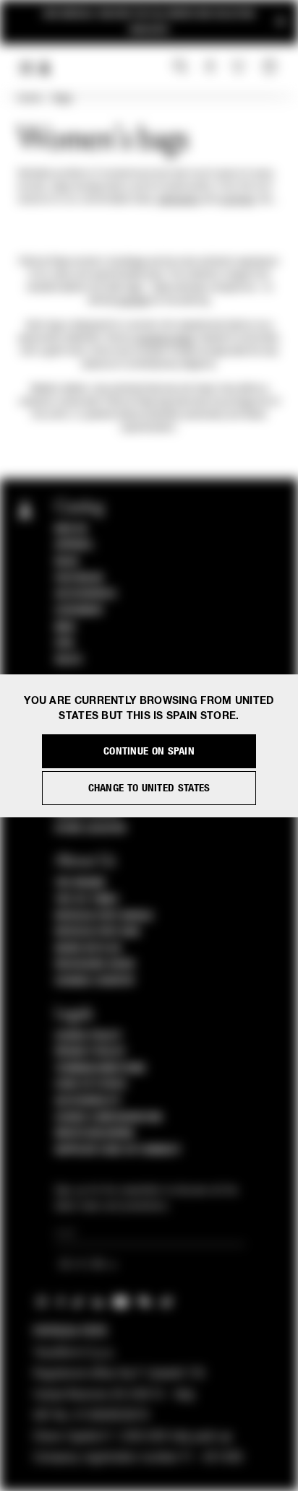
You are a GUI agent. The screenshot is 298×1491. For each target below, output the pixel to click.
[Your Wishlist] (239, 66)
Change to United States (149, 788)
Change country (95, 981)
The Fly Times (87, 900)
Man (65, 627)
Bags (62, 99)
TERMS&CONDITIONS (100, 1069)
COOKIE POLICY (88, 1036)
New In (71, 529)
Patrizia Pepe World (104, 916)
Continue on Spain (149, 751)
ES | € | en (84, 1265)
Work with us (88, 949)
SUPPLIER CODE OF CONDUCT (118, 1150)
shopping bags (165, 338)
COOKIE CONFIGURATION (108, 1118)
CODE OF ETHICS (91, 1084)
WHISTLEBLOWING (95, 1134)
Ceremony (79, 611)
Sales (68, 660)
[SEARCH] (180, 67)
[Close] (280, 22)
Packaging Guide (95, 965)
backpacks (179, 200)
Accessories (85, 594)
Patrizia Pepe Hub (97, 932)
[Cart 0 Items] (271, 67)
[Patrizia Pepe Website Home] (45, 68)
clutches (237, 200)
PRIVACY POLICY (90, 1052)
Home (29, 99)
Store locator (91, 829)
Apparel (74, 545)
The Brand (80, 883)
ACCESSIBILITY (88, 1101)
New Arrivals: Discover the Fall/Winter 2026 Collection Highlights (148, 22)
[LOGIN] (210, 67)
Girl (65, 643)
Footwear (79, 578)
